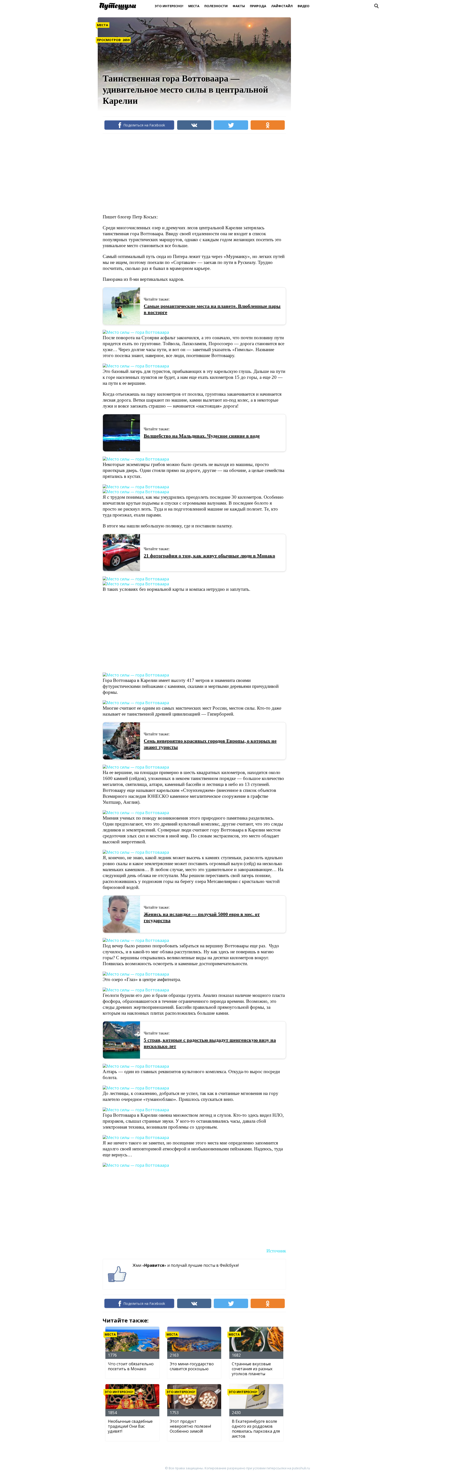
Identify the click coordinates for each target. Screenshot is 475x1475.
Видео (303, 6)
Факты (239, 6)
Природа (258, 6)
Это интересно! (169, 6)
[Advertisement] (193, 173)
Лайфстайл (282, 6)
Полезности (216, 6)
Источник (276, 1250)
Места (193, 6)
